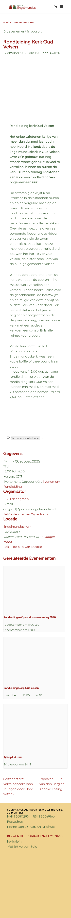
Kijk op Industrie (12, 757)
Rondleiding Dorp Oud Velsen (21, 687)
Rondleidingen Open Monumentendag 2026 (29, 617)
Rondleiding (12, 487)
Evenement (51, 482)
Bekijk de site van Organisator (26, 514)
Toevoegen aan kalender (25, 438)
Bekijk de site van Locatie (22, 547)
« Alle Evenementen (18, 22)
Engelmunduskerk (17, 527)
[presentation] (34, 589)
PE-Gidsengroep (16, 499)
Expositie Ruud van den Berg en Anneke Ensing (52, 784)
